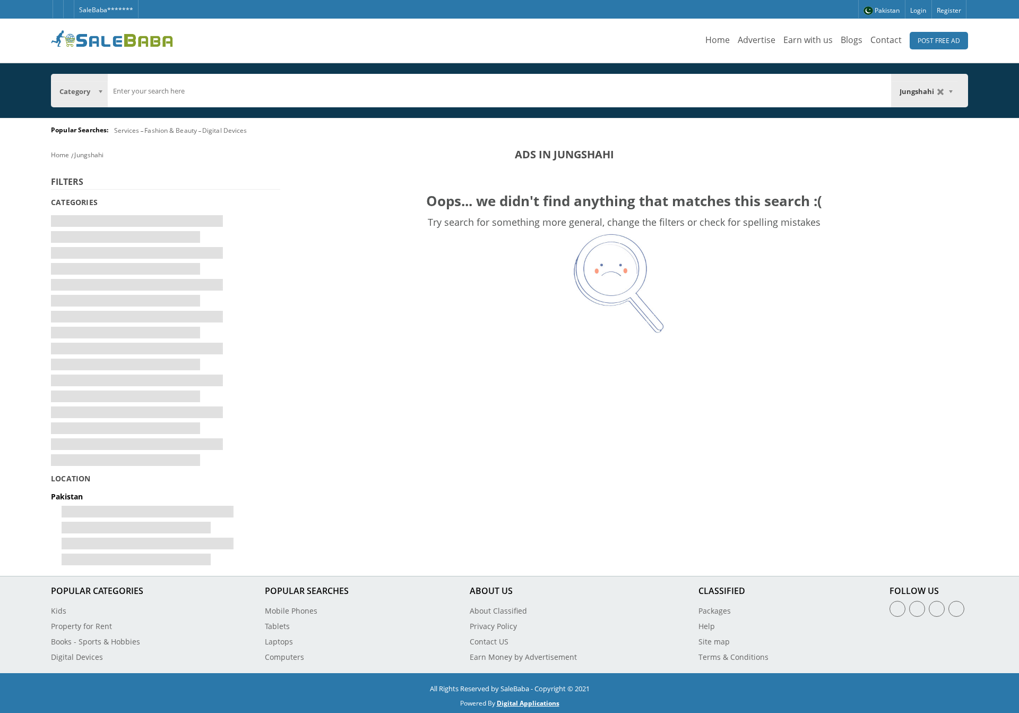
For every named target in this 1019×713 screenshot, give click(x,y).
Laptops (279, 641)
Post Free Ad (939, 40)
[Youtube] (956, 609)
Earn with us (808, 40)
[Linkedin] (937, 609)
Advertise (756, 40)
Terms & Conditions (733, 657)
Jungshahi (88, 154)
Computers (284, 657)
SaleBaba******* (106, 9)
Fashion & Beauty (170, 130)
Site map (714, 641)
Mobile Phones (291, 611)
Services (127, 130)
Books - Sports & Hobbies (95, 641)
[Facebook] (58, 4)
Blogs (851, 40)
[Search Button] (962, 90)
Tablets (277, 626)
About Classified (498, 611)
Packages (714, 611)
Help (706, 626)
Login (918, 10)
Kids (58, 611)
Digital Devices (224, 130)
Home (717, 40)
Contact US (489, 641)
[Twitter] (68, 4)
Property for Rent (81, 626)
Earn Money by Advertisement (523, 657)
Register (949, 10)
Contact (886, 40)
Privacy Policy (493, 626)
